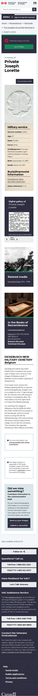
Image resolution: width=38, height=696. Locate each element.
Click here (21, 470)
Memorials (28, 23)
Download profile (25, 81)
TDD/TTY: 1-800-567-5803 (19, 625)
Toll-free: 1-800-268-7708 (19, 619)
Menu (7, 17)
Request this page (16, 341)
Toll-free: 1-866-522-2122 (19, 565)
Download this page (16, 344)
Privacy (9, 682)
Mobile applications (14, 674)
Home (4, 23)
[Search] (34, 9)
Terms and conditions (16, 678)
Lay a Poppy (19, 47)
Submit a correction (19, 525)
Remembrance (15, 23)
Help (5, 666)
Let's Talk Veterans (19, 584)
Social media (11, 670)
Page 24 (11, 334)
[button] (7, 239)
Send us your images (19, 520)
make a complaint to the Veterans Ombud (17, 652)
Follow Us (22, 552)
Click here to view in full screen (20, 234)
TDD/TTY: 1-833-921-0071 (19, 570)
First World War (14, 282)
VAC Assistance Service (13, 597)
